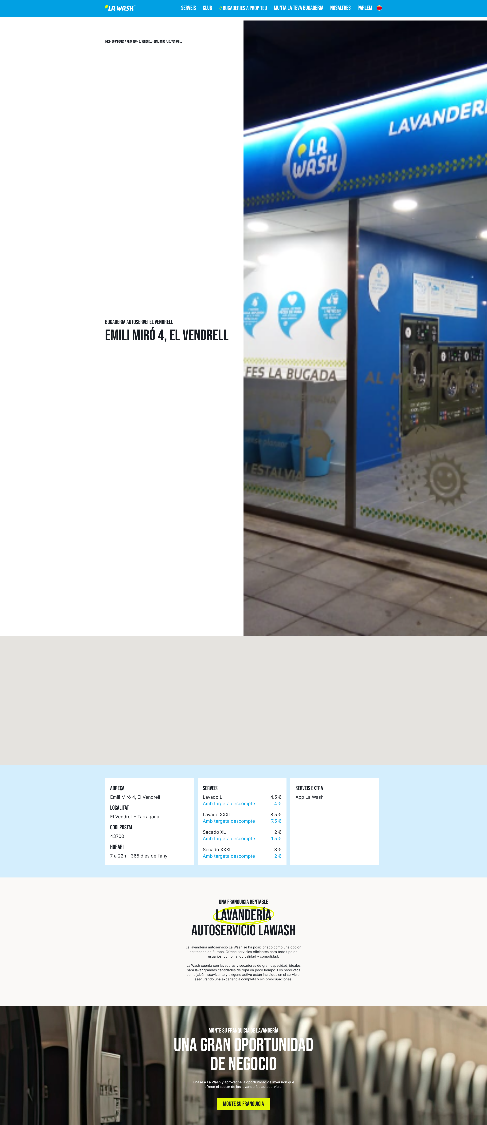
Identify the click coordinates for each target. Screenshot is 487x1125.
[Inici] (120, 8)
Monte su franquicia (243, 1104)
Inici (107, 41)
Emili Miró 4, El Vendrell (168, 41)
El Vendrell (145, 41)
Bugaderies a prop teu (124, 41)
